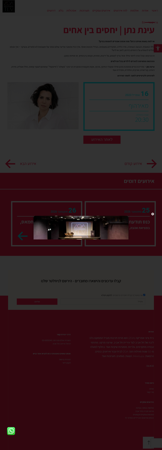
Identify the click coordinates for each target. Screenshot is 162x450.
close (153, 214)
